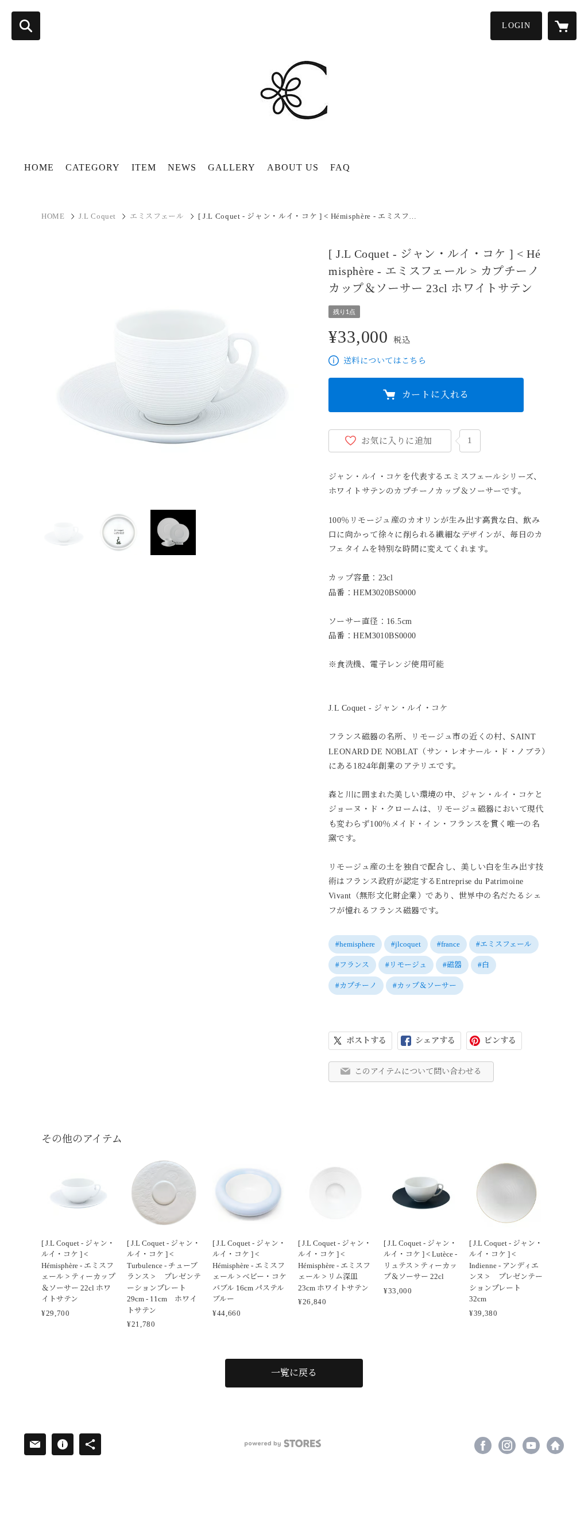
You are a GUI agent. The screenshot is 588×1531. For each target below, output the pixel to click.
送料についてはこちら (384, 360)
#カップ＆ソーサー (425, 985)
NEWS (182, 167)
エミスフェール (157, 216)
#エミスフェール (504, 944)
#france (448, 944)
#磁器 (452, 964)
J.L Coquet (98, 216)
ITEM (143, 167)
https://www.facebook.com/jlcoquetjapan (483, 1445)
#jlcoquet (406, 944)
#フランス (352, 964)
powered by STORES (282, 1443)
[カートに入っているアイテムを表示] (562, 25)
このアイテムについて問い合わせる (418, 1071)
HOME (39, 167)
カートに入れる (436, 395)
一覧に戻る (294, 1373)
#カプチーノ (356, 985)
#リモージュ (406, 964)
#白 (483, 964)
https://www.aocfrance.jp (555, 1445)
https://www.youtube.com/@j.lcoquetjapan (531, 1445)
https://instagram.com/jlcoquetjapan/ (507, 1445)
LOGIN (516, 25)
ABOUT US (293, 167)
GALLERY (232, 167)
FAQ (340, 167)
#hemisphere (355, 944)
